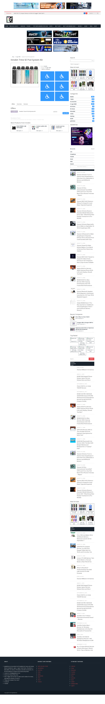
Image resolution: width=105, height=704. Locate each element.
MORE (85, 26)
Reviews (26, 104)
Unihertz (73, 674)
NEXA (39, 674)
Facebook (6, 681)
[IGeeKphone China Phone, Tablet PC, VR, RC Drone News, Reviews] (9, 19)
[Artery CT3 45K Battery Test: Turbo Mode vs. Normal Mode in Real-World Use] (73, 557)
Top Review (73, 363)
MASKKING (40, 676)
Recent (72, 527)
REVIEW (80, 26)
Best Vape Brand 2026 (69, 26)
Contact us (6, 673)
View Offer (65, 113)
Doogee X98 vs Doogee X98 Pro (85, 322)
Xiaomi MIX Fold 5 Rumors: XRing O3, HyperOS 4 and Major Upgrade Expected (85, 203)
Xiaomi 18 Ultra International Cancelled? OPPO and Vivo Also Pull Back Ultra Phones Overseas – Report (85, 191)
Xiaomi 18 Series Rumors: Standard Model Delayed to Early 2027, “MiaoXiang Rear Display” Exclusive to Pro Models (85, 214)
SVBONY (73, 666)
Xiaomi (72, 164)
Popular (72, 362)
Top (71, 530)
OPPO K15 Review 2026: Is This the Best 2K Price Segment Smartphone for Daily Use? (84, 432)
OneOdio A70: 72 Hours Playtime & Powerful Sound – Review (85, 617)
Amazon (23, 26)
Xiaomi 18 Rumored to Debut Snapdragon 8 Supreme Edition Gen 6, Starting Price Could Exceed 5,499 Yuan (85, 236)
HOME (6, 26)
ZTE (71, 151)
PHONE (28, 26)
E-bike (82, 113)
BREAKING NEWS (14, 26)
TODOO (40, 681)
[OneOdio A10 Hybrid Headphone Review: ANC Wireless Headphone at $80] (73, 636)
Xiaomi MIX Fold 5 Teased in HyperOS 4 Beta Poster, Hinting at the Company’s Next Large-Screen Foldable (85, 259)
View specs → (19, 130)
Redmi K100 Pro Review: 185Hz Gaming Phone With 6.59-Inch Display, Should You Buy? (85, 271)
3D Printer (82, 106)
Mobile (82, 96)
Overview (19, 104)
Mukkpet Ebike (74, 683)
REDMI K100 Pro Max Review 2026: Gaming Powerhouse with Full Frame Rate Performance (84, 282)
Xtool (71, 159)
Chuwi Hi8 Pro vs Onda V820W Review (84, 387)
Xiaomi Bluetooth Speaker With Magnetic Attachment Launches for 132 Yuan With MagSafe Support (85, 294)
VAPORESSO (41, 668)
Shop (95, 26)
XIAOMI (71, 170)
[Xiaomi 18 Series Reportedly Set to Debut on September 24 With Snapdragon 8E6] (73, 223)
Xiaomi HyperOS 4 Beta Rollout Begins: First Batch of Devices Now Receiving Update (85, 248)
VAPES (50, 26)
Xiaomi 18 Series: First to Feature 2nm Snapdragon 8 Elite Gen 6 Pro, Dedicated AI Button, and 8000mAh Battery (85, 178)
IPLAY (39, 680)
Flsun (72, 676)
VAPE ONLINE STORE (43, 666)
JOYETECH (82, 121)
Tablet (82, 99)
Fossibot (73, 672)
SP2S (39, 678)
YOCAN (72, 156)
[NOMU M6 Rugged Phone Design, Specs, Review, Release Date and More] (73, 375)
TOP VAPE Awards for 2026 (40, 26)
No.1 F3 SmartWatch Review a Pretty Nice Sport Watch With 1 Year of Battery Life (85, 648)
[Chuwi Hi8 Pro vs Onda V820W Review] (73, 385)
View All (92, 148)
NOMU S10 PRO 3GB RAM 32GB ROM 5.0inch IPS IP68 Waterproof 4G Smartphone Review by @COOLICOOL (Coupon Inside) (85, 397)
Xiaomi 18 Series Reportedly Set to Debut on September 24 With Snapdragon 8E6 (85, 226)
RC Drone (82, 109)
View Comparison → (80, 318)
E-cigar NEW (48, 67)
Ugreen (72, 685)
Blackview (73, 670)
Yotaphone (73, 154)
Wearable (82, 111)
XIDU (71, 161)
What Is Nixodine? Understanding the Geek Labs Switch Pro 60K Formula (84, 570)
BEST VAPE (58, 26)
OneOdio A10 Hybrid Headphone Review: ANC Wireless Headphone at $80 (85, 638)
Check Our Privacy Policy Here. (11, 675)
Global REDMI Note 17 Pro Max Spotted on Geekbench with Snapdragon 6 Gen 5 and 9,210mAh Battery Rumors (85, 306)
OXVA (39, 672)
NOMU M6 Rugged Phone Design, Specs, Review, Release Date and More (84, 378)
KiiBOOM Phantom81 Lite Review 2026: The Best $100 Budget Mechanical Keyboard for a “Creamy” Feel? (85, 444)
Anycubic (73, 678)
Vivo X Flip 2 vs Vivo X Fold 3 (83, 317)
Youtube (6, 683)
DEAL (91, 26)
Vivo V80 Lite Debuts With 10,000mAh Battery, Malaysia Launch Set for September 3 (85, 537)
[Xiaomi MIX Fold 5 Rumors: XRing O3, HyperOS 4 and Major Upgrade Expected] (73, 200)
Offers (13, 104)
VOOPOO (40, 670)
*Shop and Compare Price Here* (11, 680)
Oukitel (72, 681)
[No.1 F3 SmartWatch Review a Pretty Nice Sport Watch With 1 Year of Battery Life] (73, 645)
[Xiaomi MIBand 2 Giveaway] (73, 369)
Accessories (82, 101)
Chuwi (72, 668)
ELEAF (82, 118)
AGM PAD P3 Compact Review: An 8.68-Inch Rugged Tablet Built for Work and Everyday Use (30, 13)
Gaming (82, 116)
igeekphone (14, 692)
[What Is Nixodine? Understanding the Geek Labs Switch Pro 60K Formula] (73, 567)
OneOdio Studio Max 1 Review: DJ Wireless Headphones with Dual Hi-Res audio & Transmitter (85, 628)
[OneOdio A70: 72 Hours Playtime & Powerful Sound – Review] (73, 615)
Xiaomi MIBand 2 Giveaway (85, 369)
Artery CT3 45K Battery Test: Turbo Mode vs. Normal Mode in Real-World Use (85, 560)
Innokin (27, 123)
